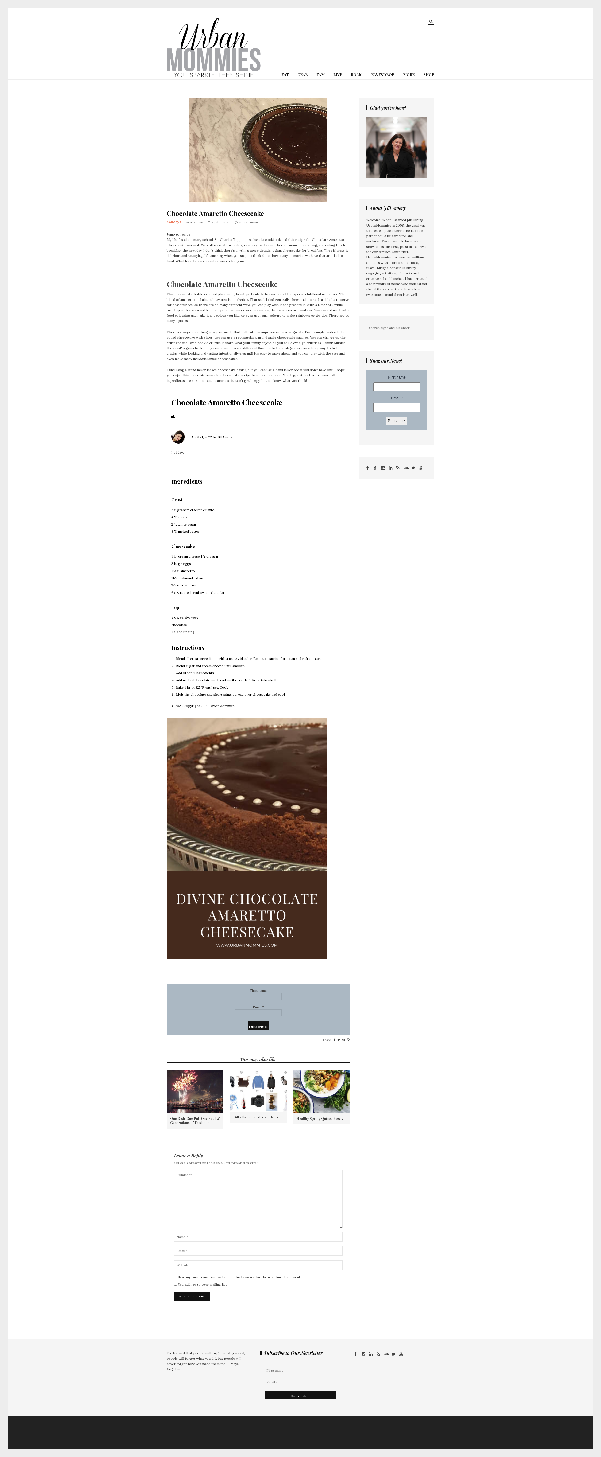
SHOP (428, 74)
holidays (174, 222)
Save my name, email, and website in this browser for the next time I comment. (239, 1277)
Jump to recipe (178, 234)
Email (258, 1007)
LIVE (337, 74)
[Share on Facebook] (334, 1040)
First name (258, 990)
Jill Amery (196, 222)
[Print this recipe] (173, 417)
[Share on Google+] (348, 1040)
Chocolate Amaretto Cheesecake (215, 213)
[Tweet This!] (338, 1040)
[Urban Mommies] (214, 76)
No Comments (248, 222)
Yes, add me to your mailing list (202, 1284)
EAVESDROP (382, 74)
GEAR (302, 74)
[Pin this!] (343, 1040)
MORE (409, 74)
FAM (320, 74)
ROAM (356, 74)
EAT (285, 74)
